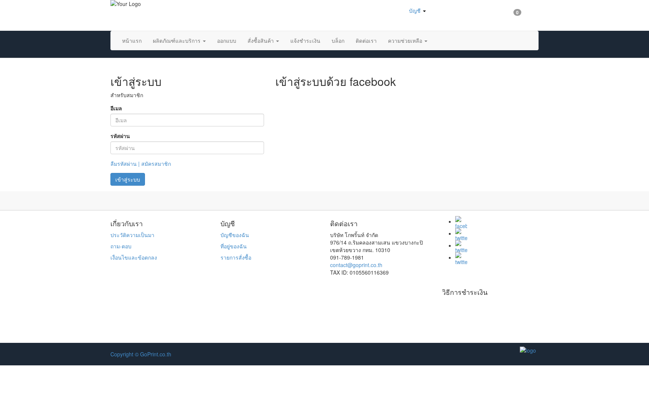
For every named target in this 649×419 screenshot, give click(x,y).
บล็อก (338, 40)
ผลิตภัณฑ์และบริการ (177, 40)
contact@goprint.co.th (356, 265)
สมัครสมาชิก (156, 163)
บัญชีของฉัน (234, 235)
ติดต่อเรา (366, 40)
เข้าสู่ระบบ (127, 179)
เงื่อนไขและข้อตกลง (133, 257)
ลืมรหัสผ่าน (123, 163)
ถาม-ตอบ (120, 246)
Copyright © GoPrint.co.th (140, 354)
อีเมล (116, 108)
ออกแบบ (226, 40)
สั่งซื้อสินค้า (261, 40)
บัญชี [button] (415, 10)
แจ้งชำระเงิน (305, 40)
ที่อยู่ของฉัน (233, 246)
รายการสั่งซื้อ (235, 257)
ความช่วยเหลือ (406, 40)
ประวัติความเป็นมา (132, 235)
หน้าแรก (132, 40)
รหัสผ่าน (120, 136)
